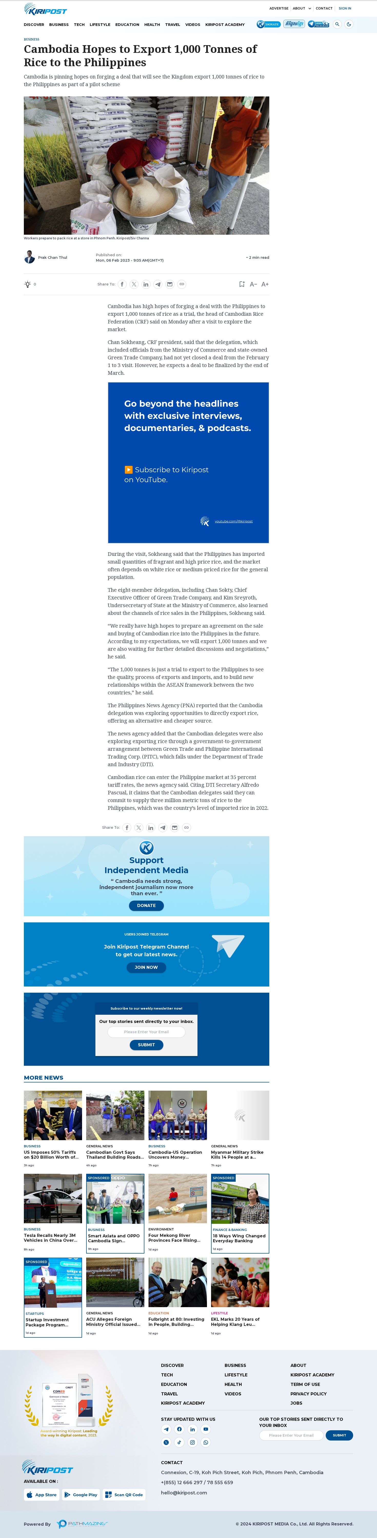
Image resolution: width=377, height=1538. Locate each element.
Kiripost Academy (225, 24)
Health (152, 24)
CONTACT (324, 8)
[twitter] (134, 284)
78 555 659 (220, 1482)
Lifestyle (100, 24)
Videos (192, 24)
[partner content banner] (188, 463)
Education (127, 24)
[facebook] (122, 284)
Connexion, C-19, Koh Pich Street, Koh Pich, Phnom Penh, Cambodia (242, 1472)
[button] (241, 284)
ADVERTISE (279, 8)
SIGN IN (345, 8)
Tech (79, 24)
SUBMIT (146, 1044)
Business (59, 24)
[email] (170, 284)
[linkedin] (146, 284)
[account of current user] (337, 24)
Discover (34, 24)
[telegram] (158, 284)
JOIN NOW (146, 967)
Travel (172, 24)
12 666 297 (190, 1482)
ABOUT (299, 8)
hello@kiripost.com (184, 1493)
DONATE (146, 905)
